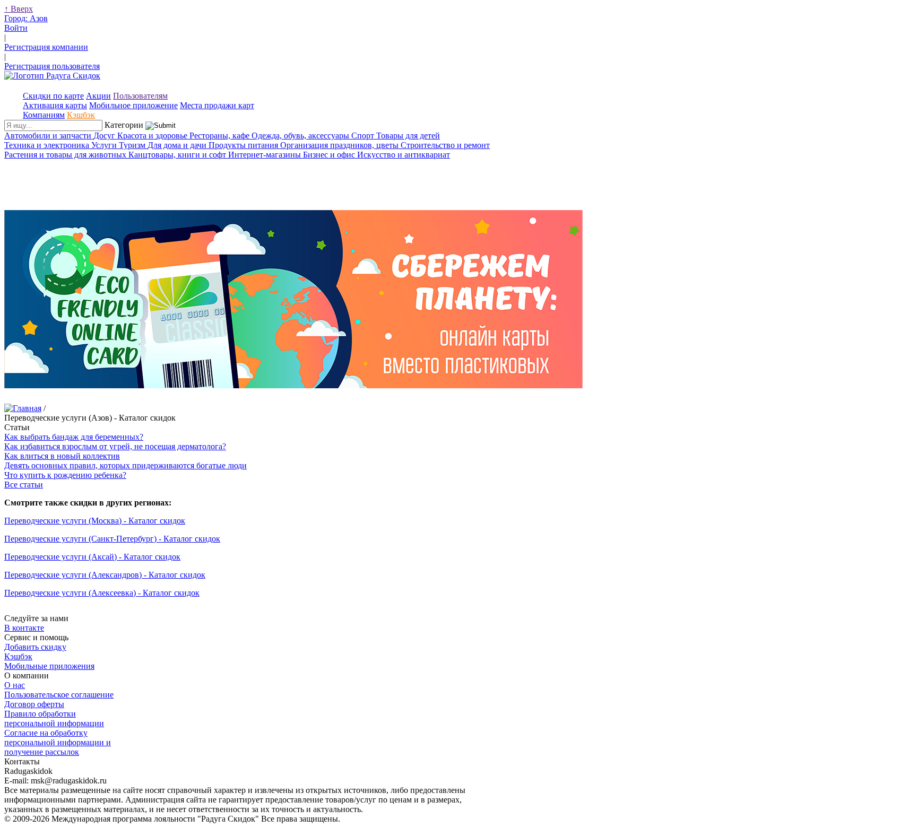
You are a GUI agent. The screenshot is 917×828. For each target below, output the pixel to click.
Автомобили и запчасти (48, 135)
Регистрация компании (46, 46)
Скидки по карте (53, 95)
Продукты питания (244, 145)
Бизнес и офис (330, 154)
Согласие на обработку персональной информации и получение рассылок (57, 742)
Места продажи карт (217, 105)
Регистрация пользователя (52, 66)
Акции (98, 95)
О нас (14, 685)
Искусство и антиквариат (403, 154)
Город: (26, 18)
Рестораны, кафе (220, 135)
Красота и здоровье (153, 135)
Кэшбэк (81, 114)
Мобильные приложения (49, 665)
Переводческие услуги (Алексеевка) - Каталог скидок (102, 592)
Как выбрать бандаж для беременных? (73, 436)
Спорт (363, 135)
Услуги (105, 145)
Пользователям (140, 95)
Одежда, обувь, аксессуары (301, 135)
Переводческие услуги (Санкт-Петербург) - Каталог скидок (112, 538)
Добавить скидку (35, 646)
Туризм (133, 145)
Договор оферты (34, 704)
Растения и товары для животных (66, 154)
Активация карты (55, 105)
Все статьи (23, 484)
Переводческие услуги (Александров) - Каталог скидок (104, 574)
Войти (16, 27)
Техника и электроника (47, 145)
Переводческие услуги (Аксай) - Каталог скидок (92, 556)
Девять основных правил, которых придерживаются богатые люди (125, 465)
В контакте (24, 627)
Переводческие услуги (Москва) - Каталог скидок (94, 520)
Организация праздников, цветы (340, 145)
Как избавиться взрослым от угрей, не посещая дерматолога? (115, 446)
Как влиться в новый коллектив (62, 455)
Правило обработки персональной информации (54, 718)
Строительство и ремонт (445, 145)
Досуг (105, 135)
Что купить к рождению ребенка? (65, 475)
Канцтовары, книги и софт (178, 154)
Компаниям (44, 114)
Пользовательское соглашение (59, 694)
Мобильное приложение (133, 105)
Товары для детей (408, 135)
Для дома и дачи (178, 145)
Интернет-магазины (265, 154)
